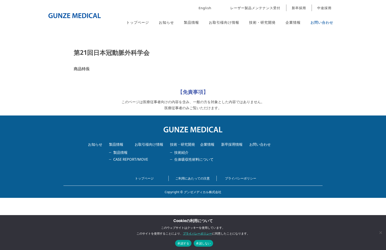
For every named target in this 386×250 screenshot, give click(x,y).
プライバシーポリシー (240, 178)
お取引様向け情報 (224, 22)
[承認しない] (380, 232)
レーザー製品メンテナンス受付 (255, 8)
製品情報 (191, 22)
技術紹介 (181, 152)
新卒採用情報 (232, 144)
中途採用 (324, 8)
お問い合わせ (321, 22)
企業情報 (293, 22)
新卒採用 (299, 8)
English (205, 8)
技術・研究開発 (262, 22)
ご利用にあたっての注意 (192, 178)
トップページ (137, 22)
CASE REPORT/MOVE (130, 159)
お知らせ (166, 22)
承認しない (203, 243)
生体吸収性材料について (194, 159)
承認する (183, 243)
